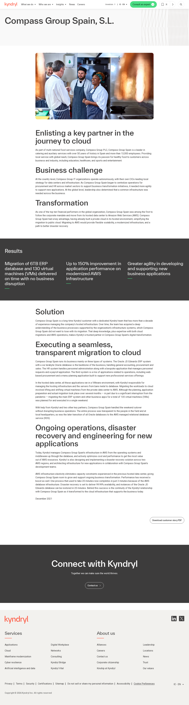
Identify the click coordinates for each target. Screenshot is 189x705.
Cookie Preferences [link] (144, 683)
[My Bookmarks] (172, 4)
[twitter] (181, 618)
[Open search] (181, 4)
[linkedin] (174, 618)
